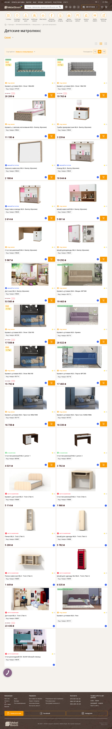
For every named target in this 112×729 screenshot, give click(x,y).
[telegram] (70, 7)
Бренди (40, 2)
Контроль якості (34, 705)
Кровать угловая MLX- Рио (67, 616)
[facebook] (78, 7)
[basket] (106, 7)
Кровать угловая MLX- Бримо (68, 332)
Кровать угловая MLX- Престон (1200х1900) (74, 415)
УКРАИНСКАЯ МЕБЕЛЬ (23, 25)
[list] (106, 37)
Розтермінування (19, 703)
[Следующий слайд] (53, 69)
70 (104, 51)
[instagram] (74, 7)
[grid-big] (96, 37)
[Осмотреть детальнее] (30, 79)
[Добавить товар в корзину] (51, 95)
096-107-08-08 (75, 701)
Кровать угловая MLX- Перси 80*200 (71, 373)
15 (95, 51)
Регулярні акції (50, 701)
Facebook (46, 713)
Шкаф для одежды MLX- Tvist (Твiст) (72, 536)
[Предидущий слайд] (6, 69)
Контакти (48, 2)
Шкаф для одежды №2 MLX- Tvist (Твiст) (73, 576)
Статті (65, 2)
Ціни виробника (34, 703)
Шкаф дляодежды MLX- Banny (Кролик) (73, 250)
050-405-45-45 (75, 704)
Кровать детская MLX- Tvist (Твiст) (19, 497)
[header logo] (13, 7)
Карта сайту (95, 705)
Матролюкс (37, 25)
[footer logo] (11, 723)
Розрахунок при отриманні (54, 698)
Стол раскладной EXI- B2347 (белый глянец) (22, 657)
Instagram (88, 713)
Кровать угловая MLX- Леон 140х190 (71, 86)
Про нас (7, 2)
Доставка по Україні (35, 698)
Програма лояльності (53, 703)
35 (100, 51)
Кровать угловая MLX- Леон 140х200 (19, 86)
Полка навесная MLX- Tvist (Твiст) (18, 576)
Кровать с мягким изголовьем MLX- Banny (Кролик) (26, 127)
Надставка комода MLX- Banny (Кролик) (21, 209)
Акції (34, 2)
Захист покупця (34, 701)
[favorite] (102, 7)
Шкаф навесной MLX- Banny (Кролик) (72, 209)
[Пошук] (61, 7)
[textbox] (43, 7)
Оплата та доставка (7, 702)
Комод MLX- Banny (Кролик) (68, 168)
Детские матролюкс (49, 25)
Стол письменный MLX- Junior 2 (69, 456)
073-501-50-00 (75, 699)
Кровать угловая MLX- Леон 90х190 (19, 373)
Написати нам (15, 713)
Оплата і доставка (18, 2)
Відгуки (28, 2)
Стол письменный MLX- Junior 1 (17, 456)
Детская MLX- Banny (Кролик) (17, 291)
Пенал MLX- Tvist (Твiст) (14, 536)
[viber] (66, 7)
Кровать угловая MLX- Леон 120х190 (19, 332)
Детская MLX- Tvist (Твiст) (15, 616)
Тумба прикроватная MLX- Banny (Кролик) (74, 127)
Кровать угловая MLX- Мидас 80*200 (71, 291)
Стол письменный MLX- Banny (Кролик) (21, 250)
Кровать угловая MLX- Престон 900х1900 (21, 415)
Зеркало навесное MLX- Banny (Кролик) (21, 168)
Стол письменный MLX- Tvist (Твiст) (71, 497)
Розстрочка (57, 2)
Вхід (106, 2)
